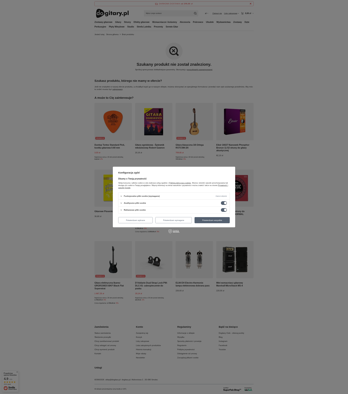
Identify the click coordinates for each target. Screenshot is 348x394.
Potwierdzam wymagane (173, 220)
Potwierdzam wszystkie (212, 220)
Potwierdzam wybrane (135, 220)
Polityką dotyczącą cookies (180, 183)
